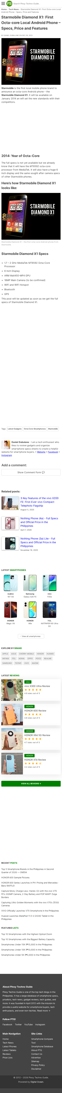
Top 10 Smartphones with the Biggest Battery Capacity (28, 939)
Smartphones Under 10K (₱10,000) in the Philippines (26, 949)
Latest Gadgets (14, 429)
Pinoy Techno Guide (21, 986)
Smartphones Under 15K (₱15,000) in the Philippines (26, 944)
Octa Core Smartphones (35, 429)
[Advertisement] (31, 128)
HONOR (40, 654)
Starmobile (53, 429)
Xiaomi (35, 663)
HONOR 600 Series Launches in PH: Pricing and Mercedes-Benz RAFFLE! (30, 884)
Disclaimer (36, 1069)
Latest (13, 570)
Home (4, 9)
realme (47, 658)
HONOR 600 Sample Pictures (15, 877)
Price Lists (8, 1057)
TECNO (18, 663)
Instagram (6, 455)
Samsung (7, 663)
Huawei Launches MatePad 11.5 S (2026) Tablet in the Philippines (27, 917)
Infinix (5, 658)
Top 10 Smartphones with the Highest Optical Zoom (26, 934)
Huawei (50, 654)
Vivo (26, 663)
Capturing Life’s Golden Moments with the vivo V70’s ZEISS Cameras (30, 904)
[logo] (9, 3)
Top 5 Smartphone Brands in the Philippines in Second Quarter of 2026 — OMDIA (27, 871)
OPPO (30, 658)
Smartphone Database (42, 1046)
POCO (38, 658)
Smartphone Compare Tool (42, 1041)
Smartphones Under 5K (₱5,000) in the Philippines (25, 955)
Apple (5, 654)
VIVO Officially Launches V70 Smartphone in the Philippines (30, 910)
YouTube (28, 1024)
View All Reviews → (31, 784)
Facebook (53, 452)
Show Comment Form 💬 (31, 472)
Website (41, 452)
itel (14, 658)
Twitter (18, 1024)
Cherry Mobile (26, 654)
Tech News (14, 9)
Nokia (22, 658)
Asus (13, 654)
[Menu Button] (3, 3)
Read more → (43, 1010)
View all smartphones (30, 636)
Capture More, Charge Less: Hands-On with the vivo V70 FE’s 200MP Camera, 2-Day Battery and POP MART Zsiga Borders (29, 894)
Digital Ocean (37, 1082)
